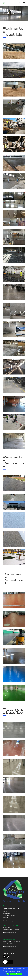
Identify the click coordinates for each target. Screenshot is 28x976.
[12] (14, 355)
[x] (14, 263)
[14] (14, 392)
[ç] (14, 226)
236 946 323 (7, 913)
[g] (14, 151)
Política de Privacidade (8, 953)
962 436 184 (7, 917)
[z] (14, 244)
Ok (8, 973)
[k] (14, 207)
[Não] (26, 971)
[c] (14, 281)
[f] (14, 133)
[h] (14, 170)
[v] (14, 300)
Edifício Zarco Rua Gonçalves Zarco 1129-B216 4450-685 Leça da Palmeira (11, 929)
